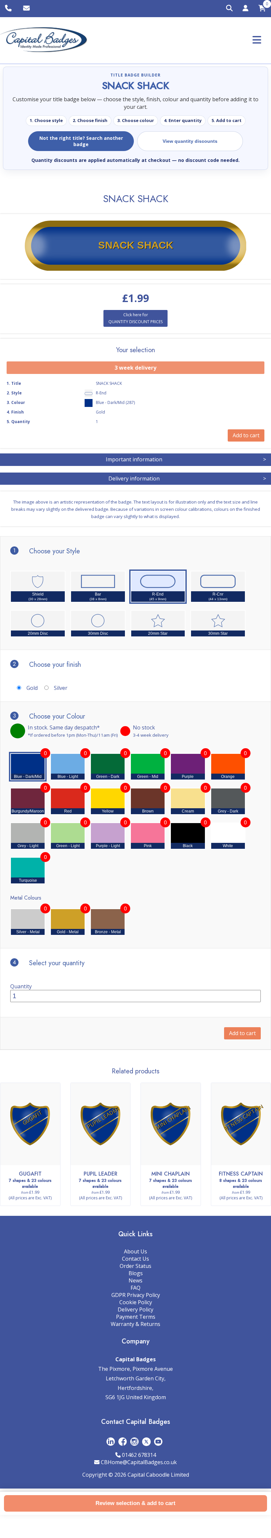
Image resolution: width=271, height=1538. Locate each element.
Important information (186, 459)
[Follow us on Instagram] (134, 1441)
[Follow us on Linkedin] (110, 1441)
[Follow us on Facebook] (122, 1441)
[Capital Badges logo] (44, 40)
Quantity (21, 986)
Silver (60, 688)
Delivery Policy (135, 1309)
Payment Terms (135, 1316)
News (135, 1280)
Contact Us (135, 1258)
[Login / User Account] (245, 9)
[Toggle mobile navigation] (256, 39)
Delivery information (187, 478)
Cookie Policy (135, 1302)
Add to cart (242, 1033)
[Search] (229, 8)
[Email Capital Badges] (27, 8)
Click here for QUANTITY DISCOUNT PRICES (135, 318)
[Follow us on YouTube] (158, 1441)
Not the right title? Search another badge (81, 141)
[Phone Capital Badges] (9, 8)
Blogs (136, 1273)
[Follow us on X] (146, 1441)
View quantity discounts (190, 141)
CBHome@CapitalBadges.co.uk (139, 1462)
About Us (135, 1251)
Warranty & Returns (135, 1324)
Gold (32, 688)
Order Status (135, 1266)
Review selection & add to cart (135, 1503)
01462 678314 (139, 1455)
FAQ (135, 1287)
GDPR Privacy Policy (135, 1295)
